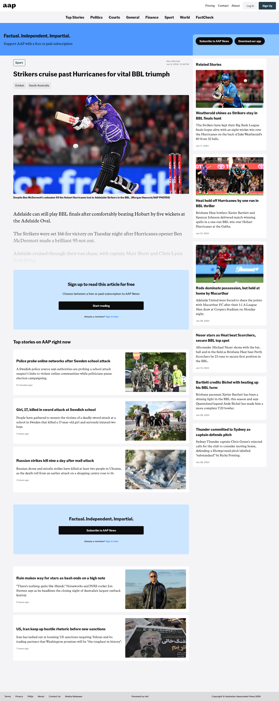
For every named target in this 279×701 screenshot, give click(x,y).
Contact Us (55, 696)
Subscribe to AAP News (214, 41)
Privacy (19, 696)
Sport (169, 17)
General (132, 17)
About (236, 5)
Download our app (249, 41)
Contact (223, 5)
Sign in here (112, 316)
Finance (151, 17)
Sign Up (267, 6)
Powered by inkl (140, 696)
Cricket (19, 85)
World (185, 17)
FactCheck (205, 17)
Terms (8, 696)
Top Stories (74, 17)
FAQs (30, 696)
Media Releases (73, 696)
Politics (96, 17)
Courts (114, 17)
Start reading (101, 306)
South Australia (39, 85)
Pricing (210, 5)
